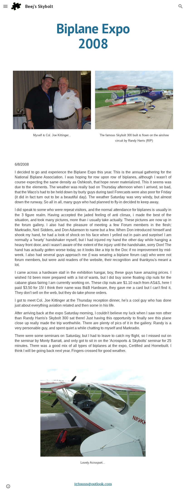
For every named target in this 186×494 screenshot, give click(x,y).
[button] (5, 6)
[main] (93, 36)
